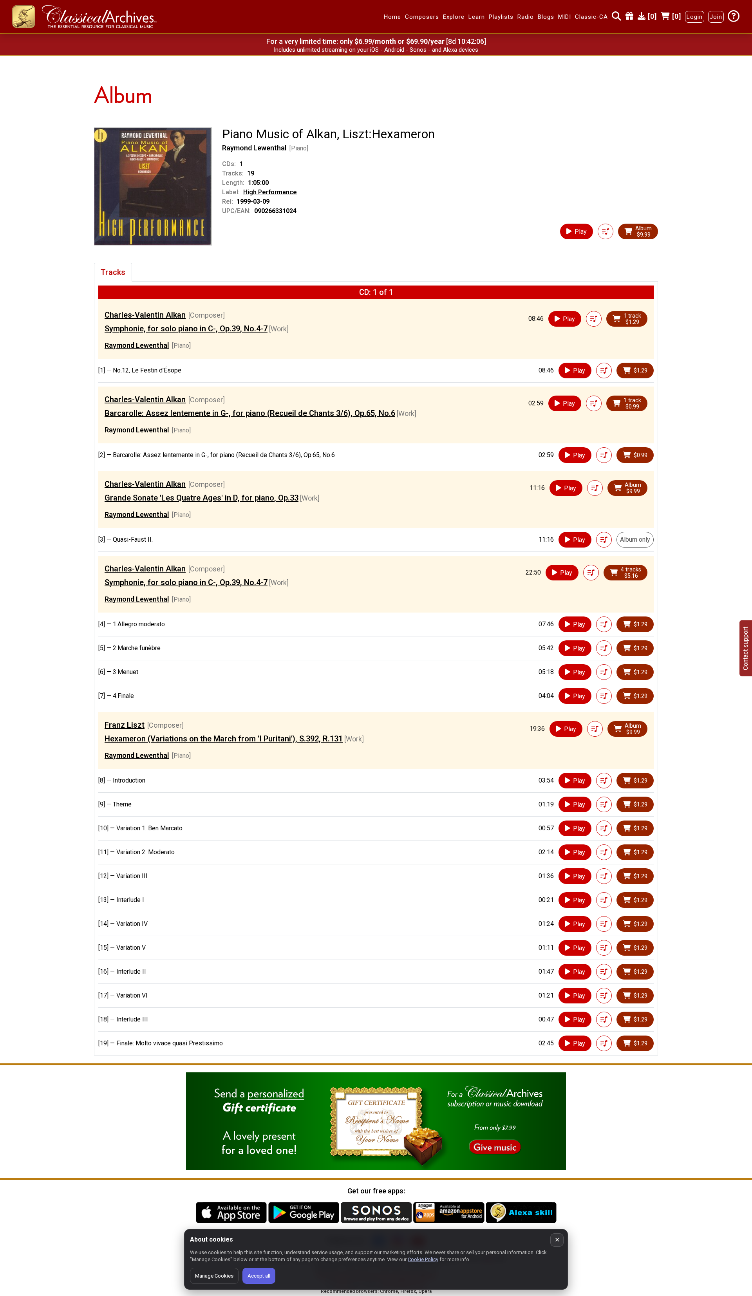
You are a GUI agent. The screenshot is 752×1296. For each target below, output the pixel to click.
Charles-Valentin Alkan (145, 315)
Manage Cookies (214, 1276)
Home (392, 16)
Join (716, 16)
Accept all (259, 1276)
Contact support (745, 648)
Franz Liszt (125, 725)
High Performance (270, 192)
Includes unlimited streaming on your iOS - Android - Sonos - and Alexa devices (376, 49)
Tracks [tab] (113, 272)
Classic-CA (591, 16)
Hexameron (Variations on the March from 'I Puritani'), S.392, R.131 (224, 738)
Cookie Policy (423, 1259)
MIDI (564, 16)
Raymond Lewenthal (254, 148)
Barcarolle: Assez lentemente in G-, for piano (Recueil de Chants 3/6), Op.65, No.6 (250, 413)
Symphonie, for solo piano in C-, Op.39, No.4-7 (186, 328)
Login (695, 16)
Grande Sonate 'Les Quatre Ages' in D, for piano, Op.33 (201, 497)
